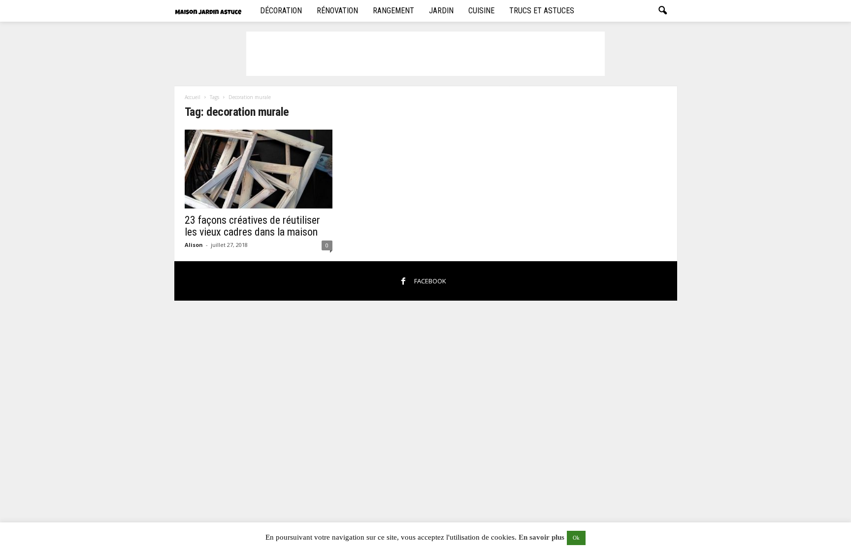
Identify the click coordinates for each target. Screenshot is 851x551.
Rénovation (337, 10)
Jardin (441, 10)
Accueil (192, 97)
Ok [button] (576, 538)
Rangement (393, 10)
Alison (194, 244)
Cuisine (481, 10)
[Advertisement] (425, 54)
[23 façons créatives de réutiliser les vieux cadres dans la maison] (258, 169)
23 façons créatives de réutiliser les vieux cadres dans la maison (252, 226)
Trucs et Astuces (541, 10)
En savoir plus (541, 537)
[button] (662, 11)
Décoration (281, 10)
